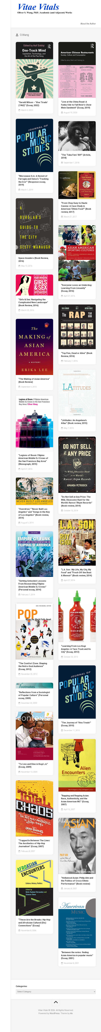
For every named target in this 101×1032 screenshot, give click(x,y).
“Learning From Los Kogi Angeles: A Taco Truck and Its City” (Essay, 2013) (76, 649)
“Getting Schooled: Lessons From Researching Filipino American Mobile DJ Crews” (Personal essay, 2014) (32, 585)
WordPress (55, 1013)
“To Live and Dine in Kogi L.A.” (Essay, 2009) (33, 765)
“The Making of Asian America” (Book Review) (34, 380)
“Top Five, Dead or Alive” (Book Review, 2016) (76, 354)
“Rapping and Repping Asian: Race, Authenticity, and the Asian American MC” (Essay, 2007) (75, 800)
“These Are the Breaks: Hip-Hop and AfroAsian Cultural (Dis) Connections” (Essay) (34, 922)
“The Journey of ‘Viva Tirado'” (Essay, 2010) (76, 724)
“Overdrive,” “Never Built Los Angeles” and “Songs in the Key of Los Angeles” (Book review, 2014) (34, 513)
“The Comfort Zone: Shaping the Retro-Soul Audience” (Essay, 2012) (32, 666)
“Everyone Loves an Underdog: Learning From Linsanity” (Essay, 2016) (76, 288)
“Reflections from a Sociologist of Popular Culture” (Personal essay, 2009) (34, 695)
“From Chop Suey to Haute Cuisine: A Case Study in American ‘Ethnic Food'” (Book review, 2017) (76, 207)
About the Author (88, 23)
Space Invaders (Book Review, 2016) (33, 259)
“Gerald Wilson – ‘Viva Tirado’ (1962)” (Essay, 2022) (33, 104)
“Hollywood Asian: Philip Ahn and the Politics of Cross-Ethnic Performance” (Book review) (77, 881)
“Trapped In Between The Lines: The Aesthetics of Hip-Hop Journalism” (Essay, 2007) (34, 843)
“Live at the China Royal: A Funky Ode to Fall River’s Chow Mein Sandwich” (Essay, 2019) (76, 105)
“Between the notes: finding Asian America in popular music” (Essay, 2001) (77, 955)
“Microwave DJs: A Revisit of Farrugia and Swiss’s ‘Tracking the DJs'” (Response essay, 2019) (33, 180)
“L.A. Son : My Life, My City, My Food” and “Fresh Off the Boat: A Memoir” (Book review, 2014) (76, 572)
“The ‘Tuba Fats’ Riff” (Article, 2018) (76, 156)
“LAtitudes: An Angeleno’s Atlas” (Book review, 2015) (74, 422)
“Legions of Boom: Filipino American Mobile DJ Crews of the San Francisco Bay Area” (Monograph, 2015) (33, 459)
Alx (71, 1013)
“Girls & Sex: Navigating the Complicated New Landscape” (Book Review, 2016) (33, 302)
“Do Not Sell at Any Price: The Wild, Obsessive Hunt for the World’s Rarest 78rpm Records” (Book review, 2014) (76, 501)
